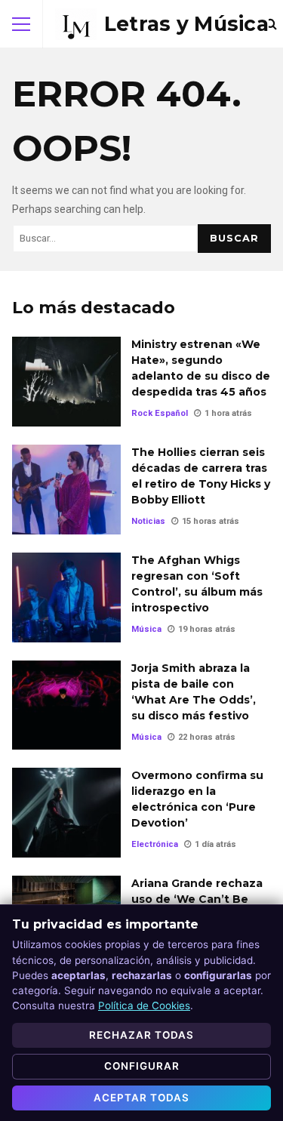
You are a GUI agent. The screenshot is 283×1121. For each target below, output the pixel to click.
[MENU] (21, 24)
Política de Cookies (144, 1005)
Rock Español (159, 413)
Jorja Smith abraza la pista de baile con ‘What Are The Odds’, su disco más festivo (66, 705)
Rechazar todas (141, 1035)
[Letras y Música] (162, 24)
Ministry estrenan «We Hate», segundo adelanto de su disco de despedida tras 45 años (66, 382)
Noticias (148, 521)
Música (146, 629)
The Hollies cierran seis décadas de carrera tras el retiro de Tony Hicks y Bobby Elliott (66, 489)
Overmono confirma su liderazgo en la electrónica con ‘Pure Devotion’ (66, 813)
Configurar (142, 1066)
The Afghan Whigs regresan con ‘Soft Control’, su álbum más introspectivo (66, 597)
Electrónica (154, 844)
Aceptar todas (141, 1098)
